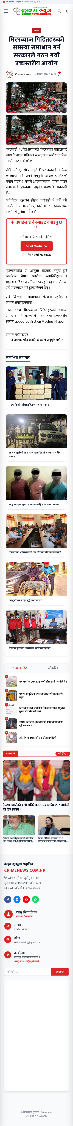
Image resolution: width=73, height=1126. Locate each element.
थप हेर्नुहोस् (62, 753)
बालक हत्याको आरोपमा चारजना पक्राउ (29, 648)
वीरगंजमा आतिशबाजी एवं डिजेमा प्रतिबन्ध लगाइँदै (35, 552)
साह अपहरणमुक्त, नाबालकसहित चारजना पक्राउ (34, 504)
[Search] (59, 11)
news (36, 30)
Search (59, 971)
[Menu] (6, 11)
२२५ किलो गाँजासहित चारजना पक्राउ (29, 404)
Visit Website (36, 246)
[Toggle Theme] (67, 11)
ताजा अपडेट (20, 668)
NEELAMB (42, 1116)
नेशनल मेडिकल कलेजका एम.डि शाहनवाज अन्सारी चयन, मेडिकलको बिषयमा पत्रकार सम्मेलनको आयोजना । (53, 841)
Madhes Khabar (53, 322)
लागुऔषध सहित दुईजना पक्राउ (25, 600)
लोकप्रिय (53, 668)
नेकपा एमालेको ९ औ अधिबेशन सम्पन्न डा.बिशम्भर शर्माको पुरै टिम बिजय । (36, 807)
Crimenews (46, 1112)
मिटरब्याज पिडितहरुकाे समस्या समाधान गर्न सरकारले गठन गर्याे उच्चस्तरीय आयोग (36, 316)
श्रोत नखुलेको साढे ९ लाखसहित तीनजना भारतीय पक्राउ (35, 454)
